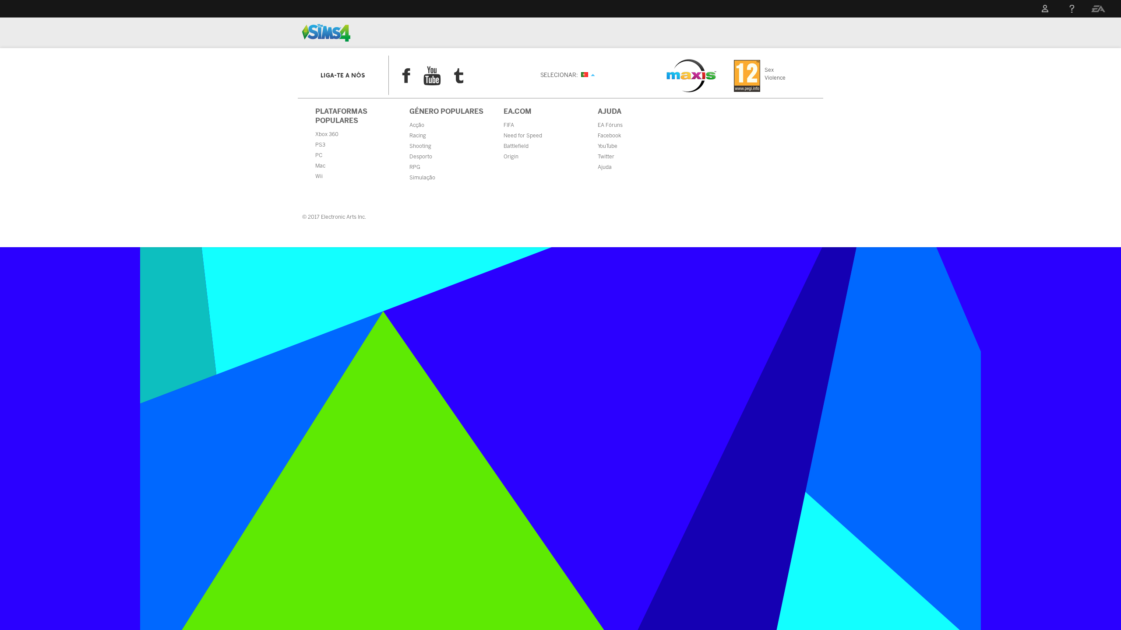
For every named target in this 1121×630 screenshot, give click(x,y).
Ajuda (605, 167)
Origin (511, 157)
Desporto (420, 157)
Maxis (691, 75)
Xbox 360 (326, 134)
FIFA (509, 125)
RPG (414, 167)
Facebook (406, 75)
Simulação (422, 178)
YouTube (432, 75)
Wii (319, 176)
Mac (320, 166)
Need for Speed (523, 136)
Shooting (420, 146)
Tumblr (459, 76)
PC (318, 155)
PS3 (320, 145)
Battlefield (516, 146)
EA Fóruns (610, 125)
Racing (417, 136)
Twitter (606, 157)
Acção (416, 125)
